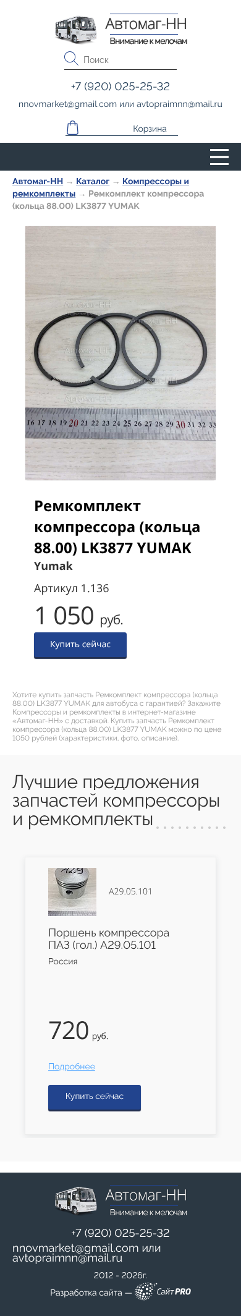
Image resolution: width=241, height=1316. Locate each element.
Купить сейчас (80, 644)
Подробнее (71, 1067)
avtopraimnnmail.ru (67, 1258)
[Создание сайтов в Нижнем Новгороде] (163, 1293)
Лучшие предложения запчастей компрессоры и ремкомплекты (116, 800)
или (86, 1253)
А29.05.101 (131, 892)
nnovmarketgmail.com (75, 1248)
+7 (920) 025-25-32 (120, 1233)
